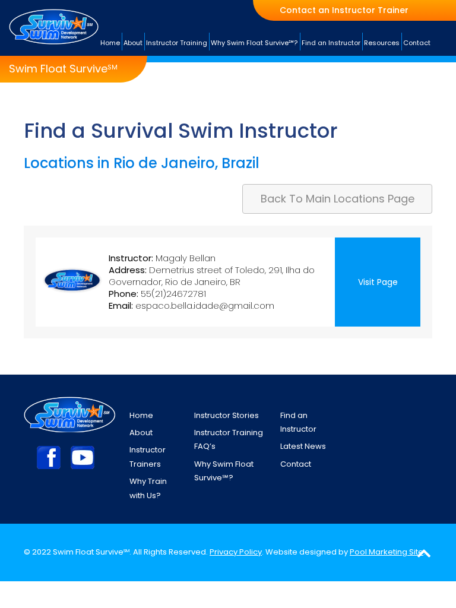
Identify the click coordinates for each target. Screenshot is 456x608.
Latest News (303, 446)
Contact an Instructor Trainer (344, 10)
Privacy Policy (236, 552)
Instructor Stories (226, 415)
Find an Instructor (298, 422)
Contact (295, 464)
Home (141, 415)
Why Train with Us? (148, 488)
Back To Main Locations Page (337, 198)
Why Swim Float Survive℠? (224, 470)
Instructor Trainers (147, 456)
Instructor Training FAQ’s (228, 439)
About (141, 432)
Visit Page (378, 282)
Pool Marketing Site (386, 552)
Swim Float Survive (63, 68)
